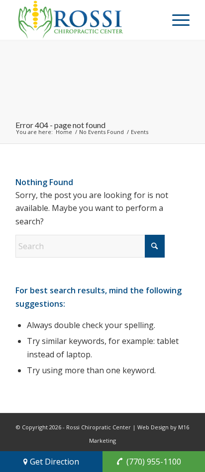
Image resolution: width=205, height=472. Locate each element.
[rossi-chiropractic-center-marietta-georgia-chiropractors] (85, 20)
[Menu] (176, 20)
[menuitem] (176, 20)
